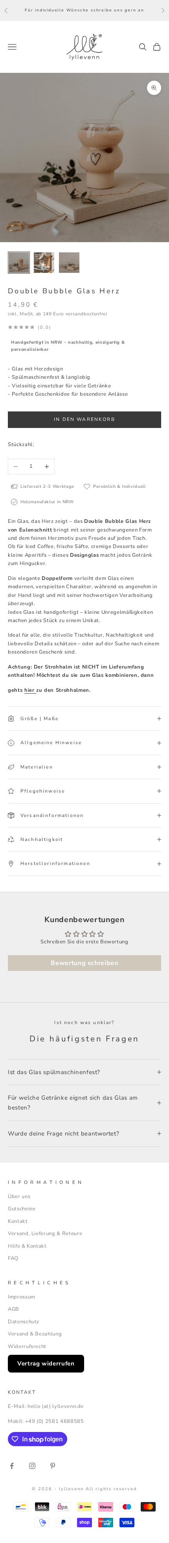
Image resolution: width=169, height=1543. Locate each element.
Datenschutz (23, 1321)
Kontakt (18, 1221)
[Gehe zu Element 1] (19, 263)
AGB (13, 1309)
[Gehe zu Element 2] (44, 263)
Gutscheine (22, 1208)
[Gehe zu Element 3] (69, 263)
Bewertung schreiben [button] (84, 963)
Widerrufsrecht (27, 1346)
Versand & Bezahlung (35, 1333)
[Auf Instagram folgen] (32, 1466)
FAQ (13, 1258)
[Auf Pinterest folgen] (53, 1466)
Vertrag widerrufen (46, 1363)
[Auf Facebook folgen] (12, 1466)
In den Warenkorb (84, 419)
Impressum (21, 1296)
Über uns (19, 1196)
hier (30, 690)
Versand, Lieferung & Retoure (45, 1233)
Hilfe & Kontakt (27, 1246)
